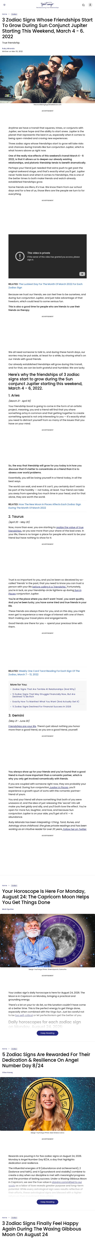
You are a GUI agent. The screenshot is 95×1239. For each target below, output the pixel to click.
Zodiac (14, 14)
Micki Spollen (8, 909)
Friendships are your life (22, 726)
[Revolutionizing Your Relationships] (47, 4)
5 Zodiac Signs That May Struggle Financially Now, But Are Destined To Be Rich (44, 695)
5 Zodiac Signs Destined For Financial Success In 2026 (42, 706)
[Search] (83, 4)
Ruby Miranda (8, 48)
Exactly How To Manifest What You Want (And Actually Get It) (46, 701)
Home (4, 14)
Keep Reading (47, 1033)
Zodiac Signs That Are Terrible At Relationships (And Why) (44, 689)
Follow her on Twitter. (74, 829)
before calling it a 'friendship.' (49, 586)
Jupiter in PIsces (58, 787)
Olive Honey (7, 1072)
